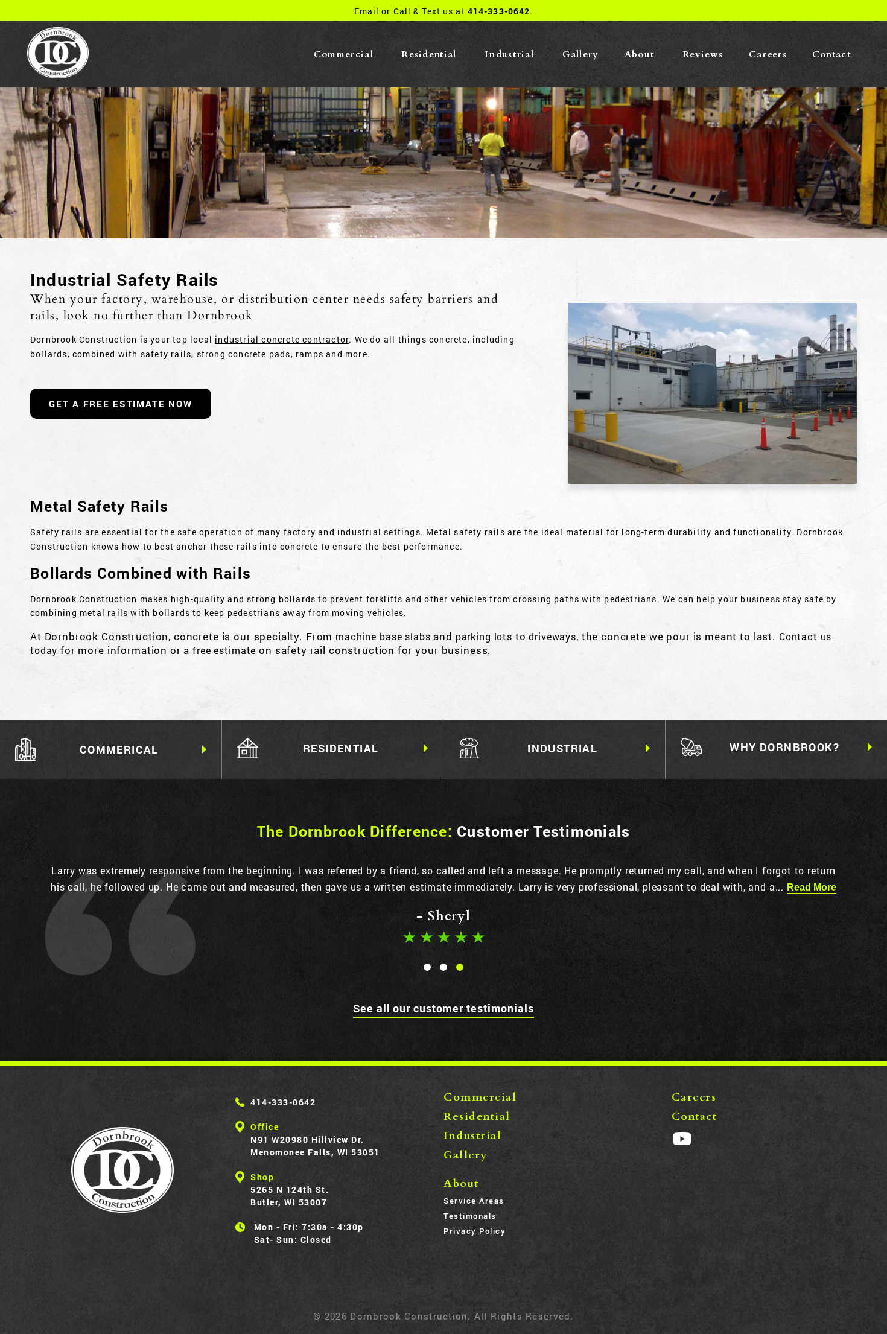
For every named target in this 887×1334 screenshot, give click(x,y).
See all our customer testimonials (443, 1008)
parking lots (484, 636)
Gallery (580, 54)
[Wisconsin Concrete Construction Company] (58, 54)
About (640, 54)
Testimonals (470, 1215)
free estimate (224, 650)
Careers (768, 54)
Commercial (344, 54)
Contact (831, 54)
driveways (552, 636)
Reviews (702, 54)
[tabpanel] (443, 905)
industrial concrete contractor (282, 339)
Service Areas (474, 1200)
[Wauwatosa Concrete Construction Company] (122, 1169)
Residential (428, 54)
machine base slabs (382, 636)
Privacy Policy (475, 1230)
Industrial (509, 54)
